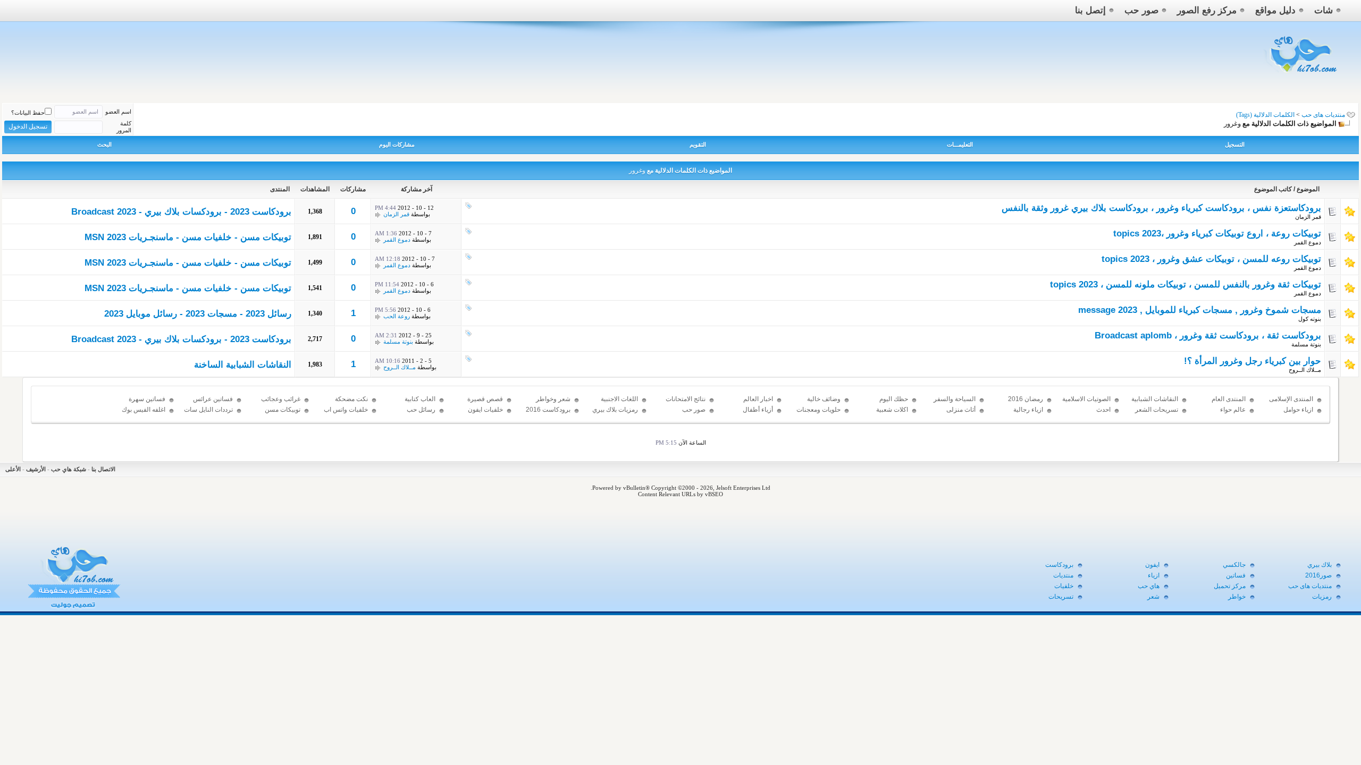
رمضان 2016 (1025, 399)
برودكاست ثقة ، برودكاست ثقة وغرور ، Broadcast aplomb (1208, 335)
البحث (104, 144)
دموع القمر (1307, 242)
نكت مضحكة (351, 399)
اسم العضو (118, 111)
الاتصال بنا (103, 469)
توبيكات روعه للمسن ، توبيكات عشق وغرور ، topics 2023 (1211, 259)
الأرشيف (36, 469)
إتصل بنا (1090, 10)
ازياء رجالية (1028, 409)
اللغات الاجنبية (619, 399)
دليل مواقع (1275, 10)
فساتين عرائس (213, 399)
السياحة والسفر (955, 399)
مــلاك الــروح (1305, 370)
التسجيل (1235, 144)
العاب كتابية (420, 399)
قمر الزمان (1308, 217)
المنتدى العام (1229, 399)
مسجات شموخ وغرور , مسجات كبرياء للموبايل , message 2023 (1199, 310)
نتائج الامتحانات (685, 399)
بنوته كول (1309, 319)
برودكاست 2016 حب (548, 414)
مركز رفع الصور (1207, 10)
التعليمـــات (960, 144)
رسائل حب (421, 409)
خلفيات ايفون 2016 (485, 414)
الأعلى (13, 469)
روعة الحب (396, 316)
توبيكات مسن (282, 409)
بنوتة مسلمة (1306, 344)
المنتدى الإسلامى (1291, 399)
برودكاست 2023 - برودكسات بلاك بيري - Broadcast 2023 (181, 212)
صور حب (1141, 10)
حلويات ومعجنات (818, 409)
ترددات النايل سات (208, 409)
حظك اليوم (893, 399)
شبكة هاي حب (68, 469)
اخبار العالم (758, 399)
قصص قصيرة (485, 399)
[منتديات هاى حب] (1302, 75)
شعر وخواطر (553, 399)
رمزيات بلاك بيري (615, 409)
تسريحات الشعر (1156, 409)
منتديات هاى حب (1323, 114)
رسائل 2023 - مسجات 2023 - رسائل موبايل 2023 (197, 314)
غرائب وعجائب (280, 399)
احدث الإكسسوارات (1093, 414)
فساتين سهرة (147, 399)
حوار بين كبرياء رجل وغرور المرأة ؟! (1252, 361)
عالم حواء (1233, 409)
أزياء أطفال (758, 409)
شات (1323, 10)
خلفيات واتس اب (346, 409)
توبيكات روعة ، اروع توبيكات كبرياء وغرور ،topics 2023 (1217, 233)
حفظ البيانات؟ (28, 112)
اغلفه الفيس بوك (143, 409)
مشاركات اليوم (397, 144)
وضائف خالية (824, 399)
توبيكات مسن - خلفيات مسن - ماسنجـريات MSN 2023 (188, 237)
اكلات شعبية (892, 409)
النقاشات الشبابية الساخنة (242, 365)
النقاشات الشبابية (1154, 399)
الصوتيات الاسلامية (1086, 399)
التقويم (698, 144)
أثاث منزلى (961, 409)
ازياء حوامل (1298, 409)
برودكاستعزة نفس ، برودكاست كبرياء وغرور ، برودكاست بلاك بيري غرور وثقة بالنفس (1161, 208)
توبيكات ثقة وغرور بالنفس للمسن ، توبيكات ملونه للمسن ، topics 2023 (1185, 284)
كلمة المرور (123, 126)
